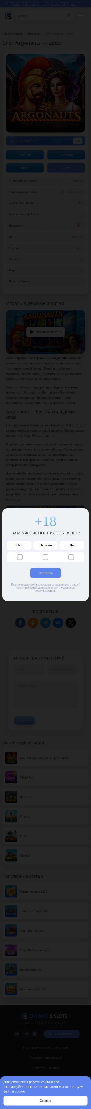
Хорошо (45, 1100)
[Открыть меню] (81, 16)
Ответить (45, 573)
